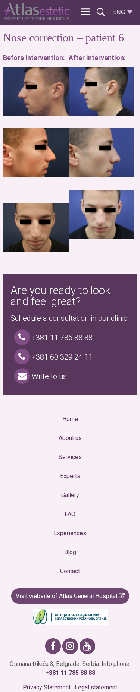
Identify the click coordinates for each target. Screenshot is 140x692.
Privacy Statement (47, 687)
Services (70, 457)
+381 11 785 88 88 (61, 337)
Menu (86, 12)
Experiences (70, 533)
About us (70, 438)
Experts (70, 476)
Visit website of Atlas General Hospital (67, 596)
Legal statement (96, 687)
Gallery (70, 495)
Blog (70, 552)
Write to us (48, 376)
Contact (70, 571)
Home (70, 419)
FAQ (70, 514)
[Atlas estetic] (38, 18)
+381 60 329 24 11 (61, 357)
